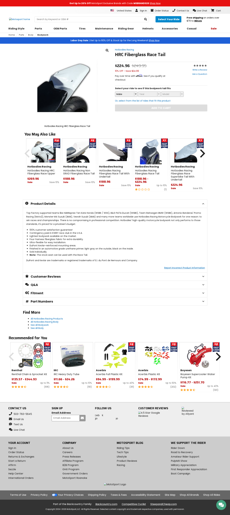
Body (30, 34)
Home (12, 34)
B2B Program (70, 465)
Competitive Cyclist (134, 504)
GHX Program (70, 469)
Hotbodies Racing (124, 49)
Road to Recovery (182, 452)
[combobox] (126, 94)
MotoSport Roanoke (74, 478)
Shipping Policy (97, 495)
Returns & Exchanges (21, 456)
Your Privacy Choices (71, 494)
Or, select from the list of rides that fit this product (143, 100)
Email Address (61, 413)
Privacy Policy (39, 495)
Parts (21, 34)
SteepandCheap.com (163, 504)
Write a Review (199, 69)
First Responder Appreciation (189, 469)
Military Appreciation (184, 465)
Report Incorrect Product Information (184, 267)
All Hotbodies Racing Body (45, 321)
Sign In (12, 448)
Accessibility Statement (145, 495)
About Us (68, 448)
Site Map (170, 495)
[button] (200, 10)
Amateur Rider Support (185, 456)
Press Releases (71, 456)
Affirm (12, 465)
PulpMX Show (179, 461)
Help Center (15, 473)
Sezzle (12, 469)
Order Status (16, 452)
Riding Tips (123, 448)
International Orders (20, 478)
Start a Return (17, 461)
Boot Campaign (180, 473)
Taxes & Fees (119, 495)
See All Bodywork (40, 325)
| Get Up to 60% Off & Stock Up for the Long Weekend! (115, 40)
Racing (121, 465)
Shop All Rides (211, 495)
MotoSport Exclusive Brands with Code (115, 3)
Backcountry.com (106, 504)
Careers (67, 452)
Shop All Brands (189, 495)
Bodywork (42, 34)
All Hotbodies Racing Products (47, 318)
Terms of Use (18, 495)
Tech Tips (123, 452)
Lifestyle (122, 456)
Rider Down (178, 448)
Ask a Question (199, 74)
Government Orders (75, 473)
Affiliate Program (72, 461)
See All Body (37, 328)
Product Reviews (127, 461)
